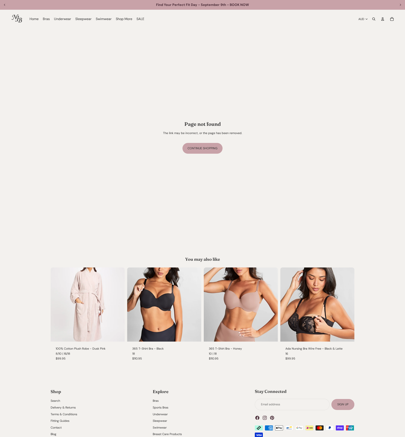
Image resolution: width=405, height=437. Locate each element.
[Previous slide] (4, 5)
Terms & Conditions (64, 414)
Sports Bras (160, 407)
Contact (56, 427)
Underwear (160, 414)
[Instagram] (264, 417)
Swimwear (160, 427)
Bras (156, 401)
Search (55, 401)
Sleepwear (160, 421)
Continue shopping (202, 148)
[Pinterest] (272, 417)
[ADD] (194, 335)
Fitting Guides (60, 421)
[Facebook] (257, 417)
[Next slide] (400, 5)
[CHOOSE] (118, 335)
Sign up (342, 404)
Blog (53, 434)
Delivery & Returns (63, 407)
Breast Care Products (167, 434)
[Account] (382, 19)
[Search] (373, 19)
